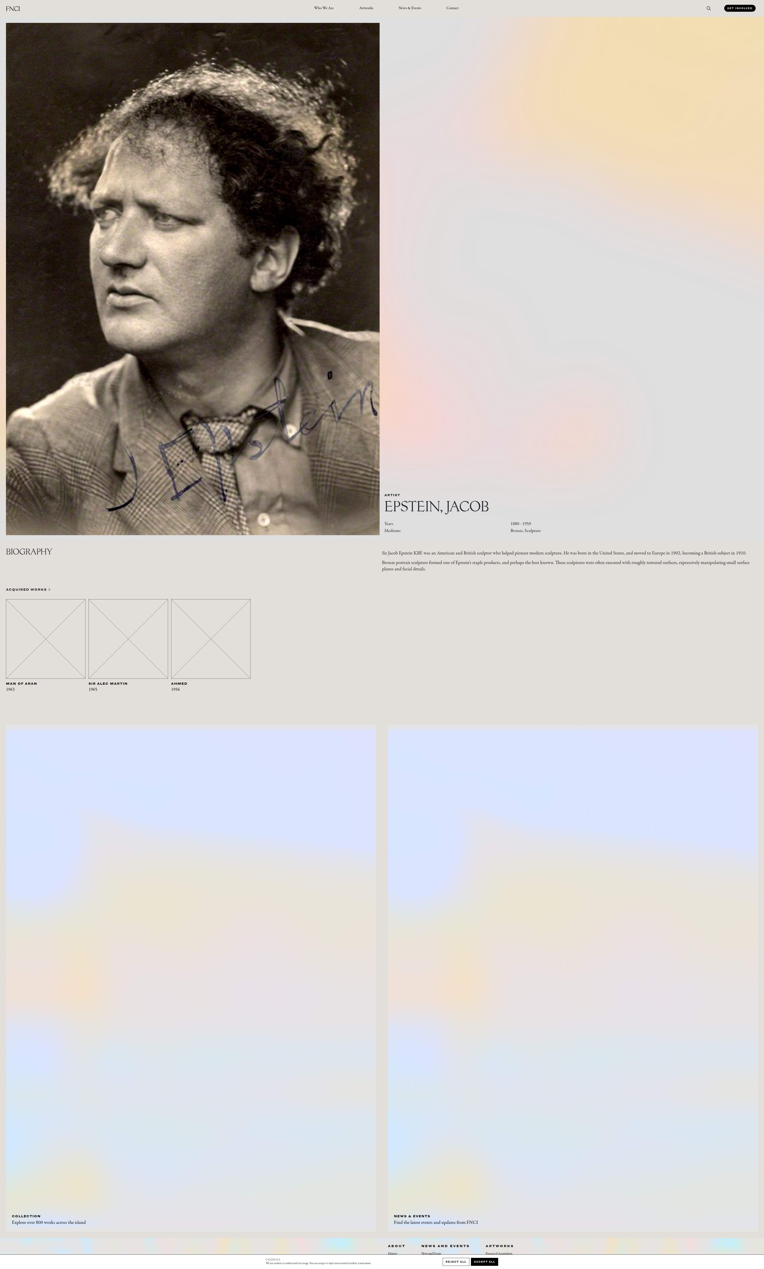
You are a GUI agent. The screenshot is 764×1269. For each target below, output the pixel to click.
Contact (452, 8)
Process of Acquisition (499, 1253)
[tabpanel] (47, 653)
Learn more (364, 1263)
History (393, 1253)
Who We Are (324, 8)
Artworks (366, 8)
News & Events (410, 8)
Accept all (484, 1261)
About (396, 1246)
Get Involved (740, 8)
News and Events (445, 1246)
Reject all (456, 1261)
